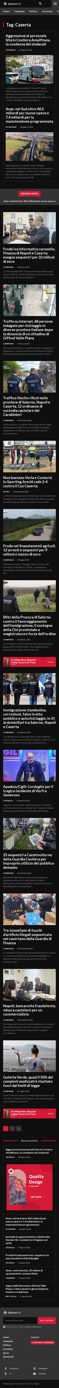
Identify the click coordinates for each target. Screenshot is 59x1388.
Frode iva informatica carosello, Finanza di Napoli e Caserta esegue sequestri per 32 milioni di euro (29, 255)
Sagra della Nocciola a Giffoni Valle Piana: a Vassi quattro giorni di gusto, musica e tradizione (27, 1288)
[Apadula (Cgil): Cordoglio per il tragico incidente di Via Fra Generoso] (29, 765)
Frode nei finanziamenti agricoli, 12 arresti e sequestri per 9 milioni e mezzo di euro (29, 550)
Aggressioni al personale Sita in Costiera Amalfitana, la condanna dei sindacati (28, 39)
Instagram (43, 1368)
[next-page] (18, 1128)
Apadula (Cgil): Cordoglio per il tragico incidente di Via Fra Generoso (28, 790)
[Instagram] (34, 1368)
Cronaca (11, 50)
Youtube (42, 1373)
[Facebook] (5, 1368)
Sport (6, 491)
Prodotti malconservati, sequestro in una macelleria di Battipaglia (27, 1257)
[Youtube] (34, 1373)
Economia (11, 127)
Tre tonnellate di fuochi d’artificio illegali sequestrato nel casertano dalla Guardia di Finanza (27, 936)
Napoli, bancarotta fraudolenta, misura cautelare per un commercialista (29, 1010)
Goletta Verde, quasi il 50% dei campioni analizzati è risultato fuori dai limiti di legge (28, 1081)
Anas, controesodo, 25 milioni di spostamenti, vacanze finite (24, 1272)
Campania (8, 267)
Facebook (14, 1368)
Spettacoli (11, 1296)
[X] (5, 1373)
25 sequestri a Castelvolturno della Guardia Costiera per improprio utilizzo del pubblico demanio (28, 861)
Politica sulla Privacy (33, 1327)
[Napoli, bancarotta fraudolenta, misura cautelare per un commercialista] (29, 985)
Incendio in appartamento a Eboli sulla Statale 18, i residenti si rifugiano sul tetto (28, 1239)
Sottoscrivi (46, 1320)
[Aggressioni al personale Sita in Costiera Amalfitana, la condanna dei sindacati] (29, 69)
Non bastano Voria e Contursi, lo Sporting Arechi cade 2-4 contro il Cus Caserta (28, 481)
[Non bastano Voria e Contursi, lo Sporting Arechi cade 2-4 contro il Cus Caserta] (29, 456)
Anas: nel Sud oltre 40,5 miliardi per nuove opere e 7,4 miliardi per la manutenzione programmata (29, 115)
